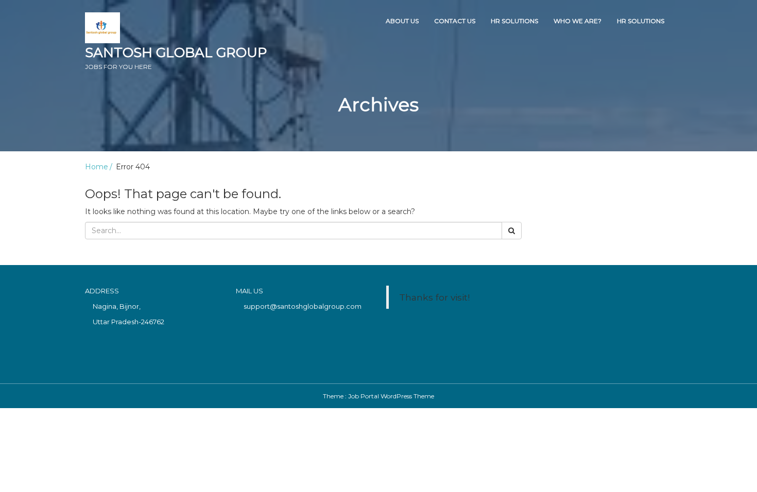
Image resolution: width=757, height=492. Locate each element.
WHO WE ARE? (577, 21)
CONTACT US (454, 21)
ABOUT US (402, 21)
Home (96, 166)
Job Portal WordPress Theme (391, 396)
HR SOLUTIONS (514, 21)
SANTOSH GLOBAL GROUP (176, 57)
